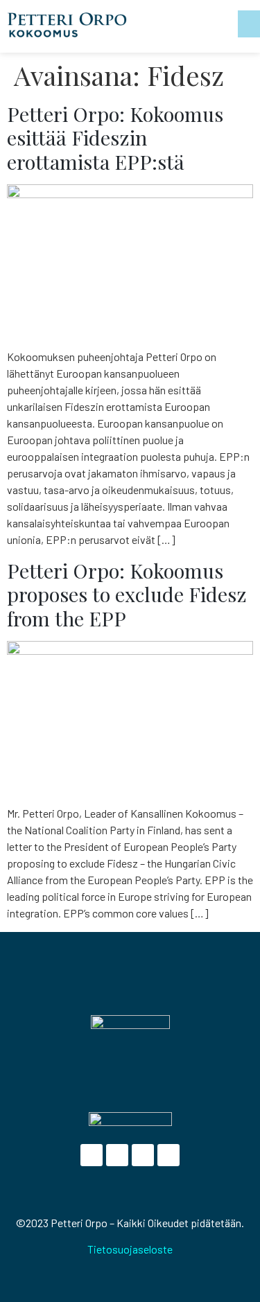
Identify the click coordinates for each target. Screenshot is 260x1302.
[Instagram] (168, 1155)
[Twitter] (117, 1155)
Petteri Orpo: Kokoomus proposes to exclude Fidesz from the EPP (127, 594)
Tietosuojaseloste (130, 1249)
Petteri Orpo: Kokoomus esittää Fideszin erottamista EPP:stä (115, 137)
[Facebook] (91, 1155)
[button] (249, 23)
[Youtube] (143, 1155)
